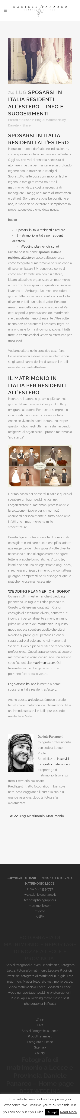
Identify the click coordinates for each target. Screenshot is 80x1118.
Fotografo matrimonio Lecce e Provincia (45, 970)
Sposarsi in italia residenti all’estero (40, 230)
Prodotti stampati (40, 1036)
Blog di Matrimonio (48, 120)
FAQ (40, 1025)
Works (40, 1020)
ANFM (40, 916)
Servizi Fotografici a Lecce (40, 1031)
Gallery (40, 1053)
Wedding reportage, (22, 992)
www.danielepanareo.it (40, 894)
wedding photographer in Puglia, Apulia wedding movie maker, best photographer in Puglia (41, 998)
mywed (40, 911)
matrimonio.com (43, 662)
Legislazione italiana (22, 684)
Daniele (13, 125)
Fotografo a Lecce (40, 1042)
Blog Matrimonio (32, 816)
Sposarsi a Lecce (59, 987)
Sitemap (40, 1047)
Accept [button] (52, 1112)
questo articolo (28, 699)
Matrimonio (55, 816)
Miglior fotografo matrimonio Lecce (47, 981)
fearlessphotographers (40, 900)
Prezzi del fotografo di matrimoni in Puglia (36, 976)
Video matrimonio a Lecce (27, 987)
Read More (68, 1112)
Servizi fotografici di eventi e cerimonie (32, 965)
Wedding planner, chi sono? (40, 246)
